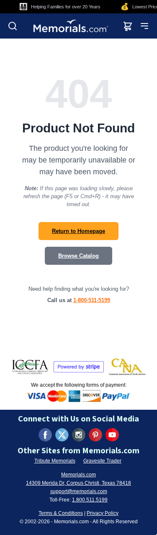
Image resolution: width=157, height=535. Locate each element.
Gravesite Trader (102, 461)
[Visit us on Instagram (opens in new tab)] (78, 435)
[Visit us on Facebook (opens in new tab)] (45, 435)
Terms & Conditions (61, 513)
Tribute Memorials (54, 461)
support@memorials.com (78, 491)
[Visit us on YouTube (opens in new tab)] (112, 435)
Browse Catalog (78, 256)
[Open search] (13, 26)
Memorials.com (78, 475)
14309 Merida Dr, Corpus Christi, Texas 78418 (78, 483)
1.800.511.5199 (90, 500)
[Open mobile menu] (144, 26)
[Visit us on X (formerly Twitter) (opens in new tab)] (62, 435)
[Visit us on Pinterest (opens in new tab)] (95, 435)
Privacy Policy (102, 513)
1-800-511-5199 (91, 300)
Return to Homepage (78, 231)
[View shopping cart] (128, 26)
